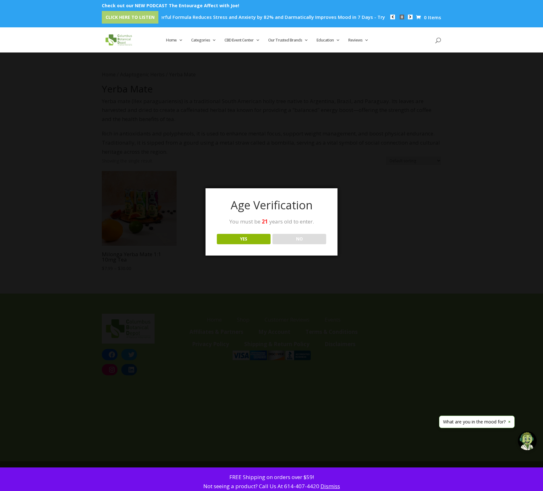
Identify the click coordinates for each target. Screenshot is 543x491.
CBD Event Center (239, 40)
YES (243, 239)
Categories (200, 40)
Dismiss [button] (330, 486)
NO (299, 239)
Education (325, 40)
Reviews (355, 40)
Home (171, 40)
